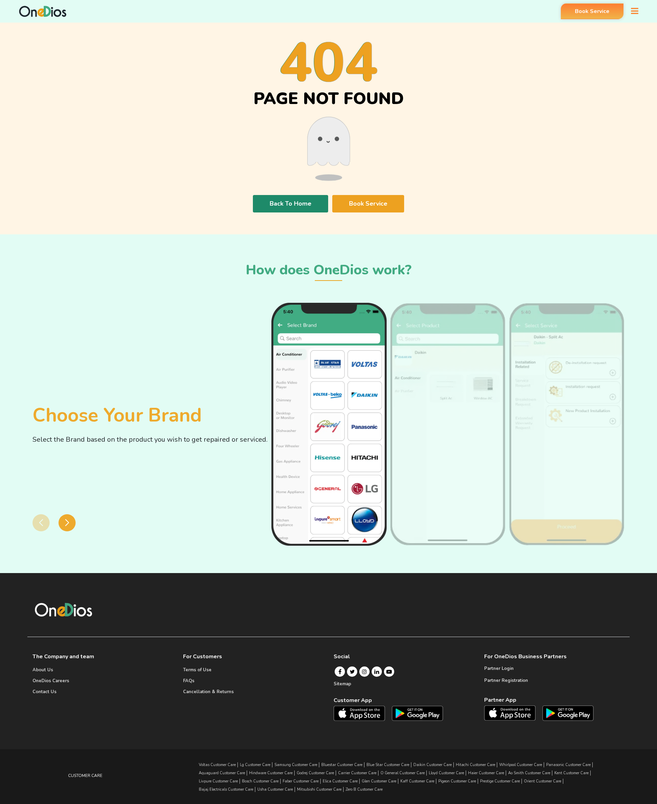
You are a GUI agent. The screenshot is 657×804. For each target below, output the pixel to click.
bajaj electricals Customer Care (226, 789)
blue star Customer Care (387, 764)
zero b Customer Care (364, 789)
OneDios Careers (51, 681)
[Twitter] (352, 671)
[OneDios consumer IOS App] (362, 713)
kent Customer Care (571, 773)
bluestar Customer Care (341, 764)
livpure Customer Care (218, 781)
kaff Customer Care (417, 781)
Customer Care (85, 775)
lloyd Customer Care (446, 773)
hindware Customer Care (271, 773)
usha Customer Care (275, 789)
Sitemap (342, 684)
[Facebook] (340, 671)
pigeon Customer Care (457, 781)
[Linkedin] (376, 671)
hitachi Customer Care (475, 764)
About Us (43, 670)
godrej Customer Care (315, 773)
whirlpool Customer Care (520, 764)
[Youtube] (389, 671)
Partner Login (499, 668)
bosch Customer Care (260, 781)
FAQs (188, 681)
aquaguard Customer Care (222, 773)
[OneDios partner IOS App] (512, 712)
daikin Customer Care (432, 764)
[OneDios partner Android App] (568, 712)
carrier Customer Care (357, 773)
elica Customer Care (340, 781)
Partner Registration (506, 680)
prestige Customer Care (500, 781)
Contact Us (44, 692)
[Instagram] (364, 671)
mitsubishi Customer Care (319, 789)
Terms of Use (197, 670)
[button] (67, 522)
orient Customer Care (542, 781)
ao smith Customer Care (529, 773)
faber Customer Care (301, 781)
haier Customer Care (486, 773)
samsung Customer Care (295, 764)
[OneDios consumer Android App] (417, 713)
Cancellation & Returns (208, 692)
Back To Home (290, 203)
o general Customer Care (403, 773)
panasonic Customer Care (568, 764)
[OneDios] (43, 11)
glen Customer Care (379, 781)
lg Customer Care (255, 764)
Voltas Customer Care (217, 764)
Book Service (592, 11)
